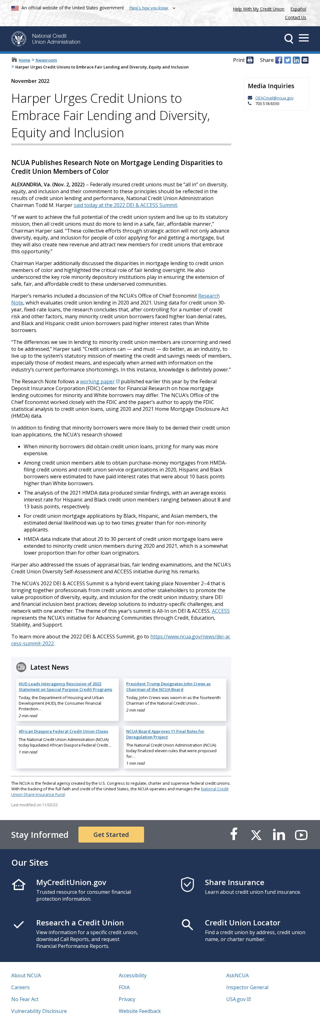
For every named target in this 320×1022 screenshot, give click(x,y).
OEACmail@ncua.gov (274, 98)
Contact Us (295, 17)
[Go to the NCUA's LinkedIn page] (278, 834)
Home (24, 60)
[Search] (289, 39)
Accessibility (133, 975)
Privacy (127, 999)
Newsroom (46, 60)
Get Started (111, 834)
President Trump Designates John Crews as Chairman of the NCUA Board (168, 686)
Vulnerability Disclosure (39, 1011)
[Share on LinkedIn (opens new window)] (296, 60)
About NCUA (26, 975)
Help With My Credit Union (257, 8)
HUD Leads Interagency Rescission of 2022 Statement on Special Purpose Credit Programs (65, 686)
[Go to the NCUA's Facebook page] (233, 834)
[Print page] (249, 60)
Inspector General (247, 987)
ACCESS (221, 610)
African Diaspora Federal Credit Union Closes (63, 731)
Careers (20, 987)
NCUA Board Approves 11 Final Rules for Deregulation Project (165, 734)
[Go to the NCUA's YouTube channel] (301, 834)
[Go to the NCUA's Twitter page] (256, 834)
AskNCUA (237, 975)
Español (298, 9)
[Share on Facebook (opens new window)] (278, 60)
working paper (97, 381)
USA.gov (236, 999)
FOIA (124, 987)
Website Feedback (140, 1011)
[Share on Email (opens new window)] (305, 60)
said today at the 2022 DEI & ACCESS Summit (125, 205)
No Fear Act (24, 999)
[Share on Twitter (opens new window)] (287, 60)
